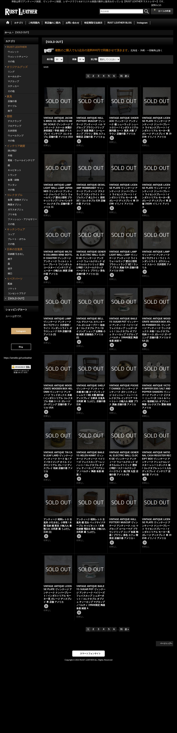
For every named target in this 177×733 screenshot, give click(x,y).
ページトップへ (166, 643)
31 (121, 76)
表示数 (50, 59)
